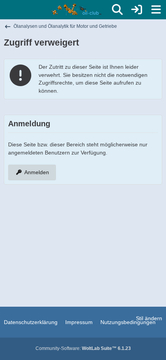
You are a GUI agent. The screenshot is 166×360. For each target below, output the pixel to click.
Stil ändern (149, 318)
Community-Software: (83, 348)
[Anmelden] (136, 9)
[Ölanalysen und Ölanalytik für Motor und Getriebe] (78, 9)
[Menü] (156, 9)
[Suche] (117, 9)
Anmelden (36, 172)
